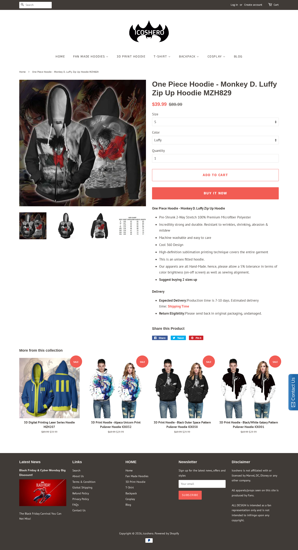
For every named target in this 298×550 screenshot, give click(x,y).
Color (156, 132)
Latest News (30, 462)
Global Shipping (82, 487)
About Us (78, 476)
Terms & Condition (83, 482)
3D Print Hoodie (131, 56)
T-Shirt (161, 56)
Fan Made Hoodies (89, 56)
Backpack (188, 56)
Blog (238, 56)
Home (60, 56)
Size (155, 114)
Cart (276, 5)
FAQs (75, 504)
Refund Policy (80, 493)
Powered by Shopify (167, 533)
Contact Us (79, 510)
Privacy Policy (80, 499)
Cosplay (215, 56)
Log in (234, 5)
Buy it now (215, 193)
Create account (253, 5)
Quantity (158, 150)
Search (76, 470)
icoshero (148, 533)
